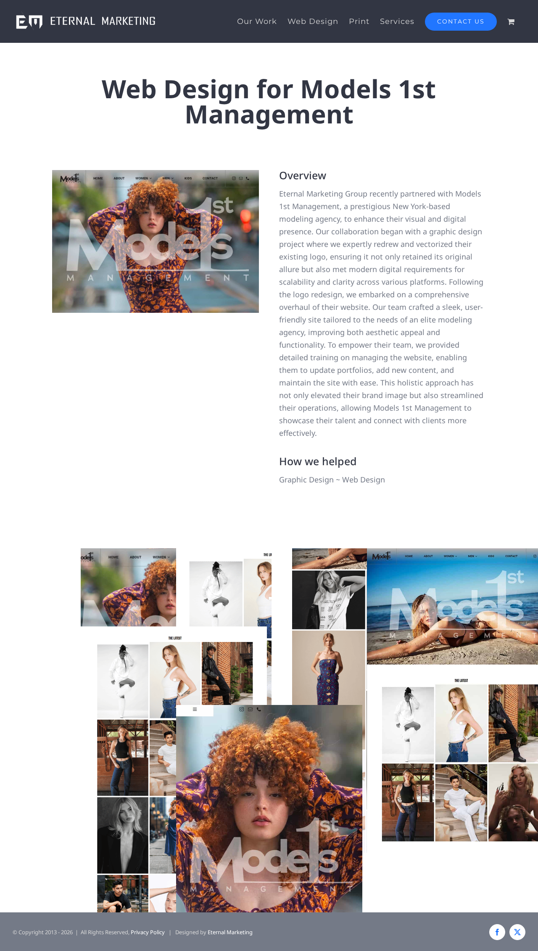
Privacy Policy (148, 932)
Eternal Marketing (230, 932)
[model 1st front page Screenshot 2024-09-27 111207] (155, 174)
